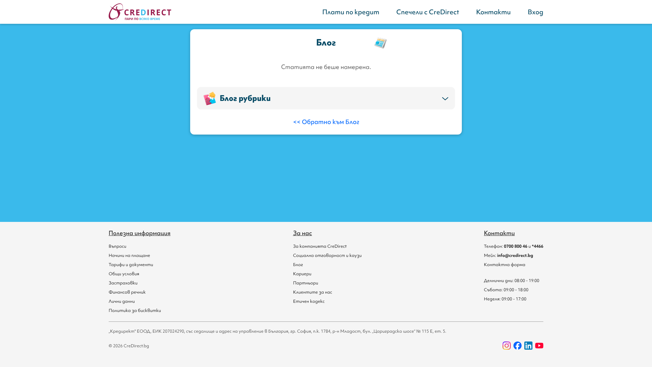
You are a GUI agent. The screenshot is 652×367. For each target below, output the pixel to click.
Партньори (305, 283)
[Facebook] (517, 346)
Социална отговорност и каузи (327, 255)
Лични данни (122, 301)
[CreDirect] (140, 11)
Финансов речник (127, 292)
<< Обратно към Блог (326, 122)
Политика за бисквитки (135, 310)
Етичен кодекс (309, 301)
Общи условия (124, 274)
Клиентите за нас (312, 292)
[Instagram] (507, 346)
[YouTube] (539, 346)
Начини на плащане (129, 255)
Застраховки (123, 283)
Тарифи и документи (131, 264)
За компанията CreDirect (320, 246)
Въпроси (117, 246)
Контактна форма (504, 264)
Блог (298, 264)
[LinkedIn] (528, 346)
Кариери (302, 274)
